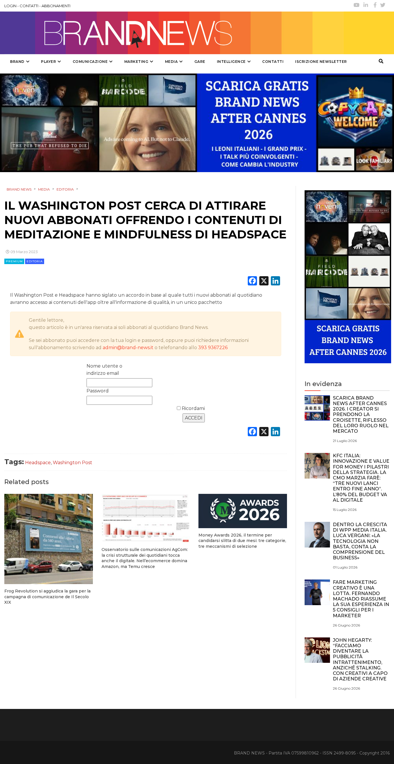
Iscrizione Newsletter (321, 61)
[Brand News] (174, 33)
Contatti (273, 61)
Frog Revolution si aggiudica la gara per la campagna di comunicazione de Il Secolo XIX (47, 596)
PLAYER (48, 61)
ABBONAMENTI (56, 5)
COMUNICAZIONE (90, 61)
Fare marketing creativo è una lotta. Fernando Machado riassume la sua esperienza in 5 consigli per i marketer (361, 598)
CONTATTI (29, 5)
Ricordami (193, 408)
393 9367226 (213, 347)
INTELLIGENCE (231, 61)
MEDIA (171, 61)
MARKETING (136, 61)
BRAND (17, 61)
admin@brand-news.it (128, 347)
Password (98, 391)
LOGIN (10, 5)
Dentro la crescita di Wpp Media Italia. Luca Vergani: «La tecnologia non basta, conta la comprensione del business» (360, 541)
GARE (199, 61)
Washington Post (72, 462)
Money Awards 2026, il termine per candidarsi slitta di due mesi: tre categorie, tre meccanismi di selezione (242, 540)
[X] (264, 281)
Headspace (38, 462)
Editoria (35, 261)
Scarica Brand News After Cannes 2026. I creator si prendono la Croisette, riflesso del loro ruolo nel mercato (361, 414)
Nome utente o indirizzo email (104, 369)
